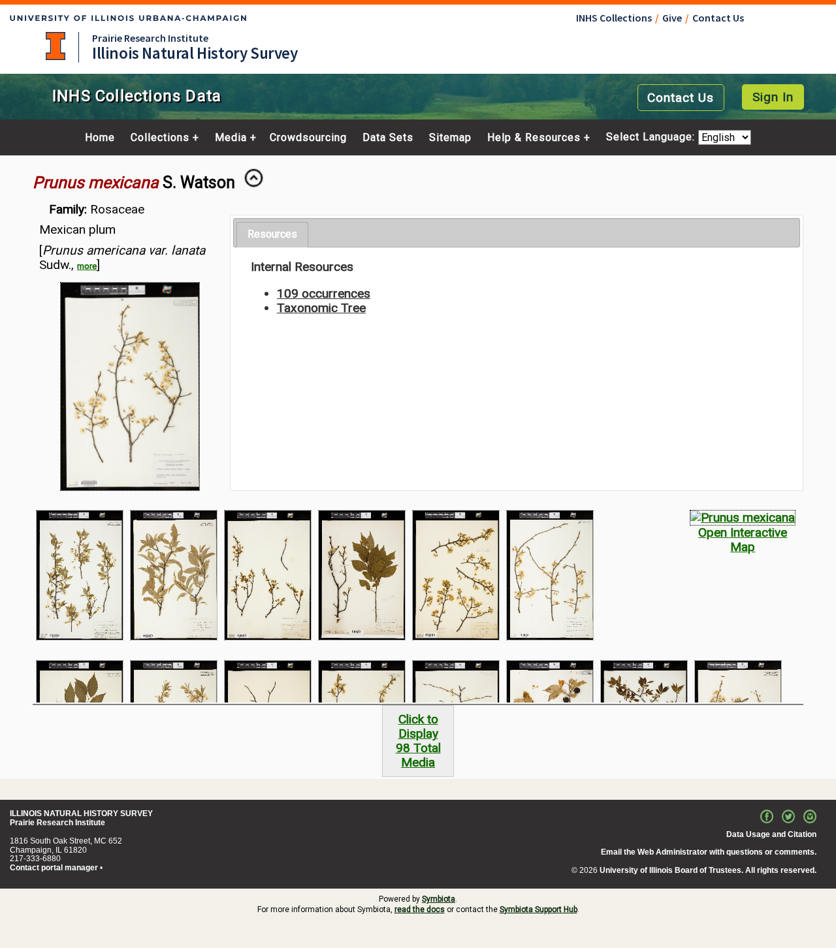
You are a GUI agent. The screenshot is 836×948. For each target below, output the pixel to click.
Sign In (773, 96)
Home (100, 138)
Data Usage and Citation (771, 834)
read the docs (419, 909)
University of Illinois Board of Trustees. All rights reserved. (708, 870)
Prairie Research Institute (150, 37)
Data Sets (387, 138)
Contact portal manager (54, 867)
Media (231, 138)
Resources (272, 234)
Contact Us (718, 17)
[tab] (272, 234)
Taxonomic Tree (321, 307)
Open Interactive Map (742, 539)
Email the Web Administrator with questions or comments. (708, 852)
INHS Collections (614, 17)
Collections (160, 138)
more (87, 266)
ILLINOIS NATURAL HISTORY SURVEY (81, 813)
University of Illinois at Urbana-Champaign (55, 46)
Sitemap (450, 138)
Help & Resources (534, 138)
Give (672, 17)
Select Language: (652, 137)
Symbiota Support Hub (538, 909)
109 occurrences (323, 293)
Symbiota (438, 899)
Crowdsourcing (308, 138)
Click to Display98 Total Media (418, 741)
